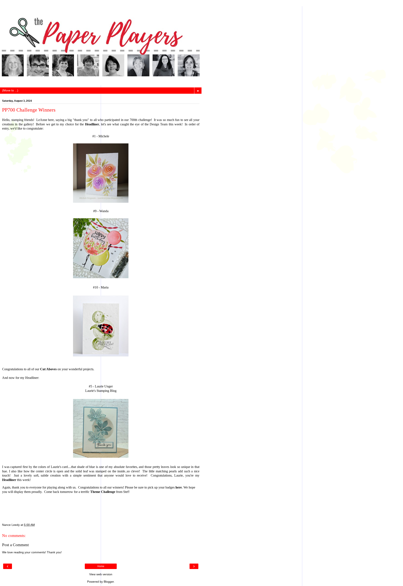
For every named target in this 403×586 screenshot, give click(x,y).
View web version (100, 574)
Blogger (109, 581)
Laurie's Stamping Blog (100, 390)
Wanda (104, 211)
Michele (103, 136)
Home (100, 566)
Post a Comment (15, 545)
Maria (105, 287)
